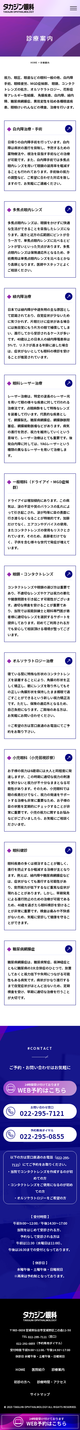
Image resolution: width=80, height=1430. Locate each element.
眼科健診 (20, 850)
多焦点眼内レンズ (27, 209)
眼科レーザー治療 (27, 383)
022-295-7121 (37, 1337)
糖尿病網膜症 (24, 948)
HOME (34, 62)
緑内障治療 (22, 296)
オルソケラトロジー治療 (33, 660)
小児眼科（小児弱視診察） (35, 757)
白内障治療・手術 (27, 128)
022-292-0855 (25, 1343)
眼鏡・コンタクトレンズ (33, 574)
